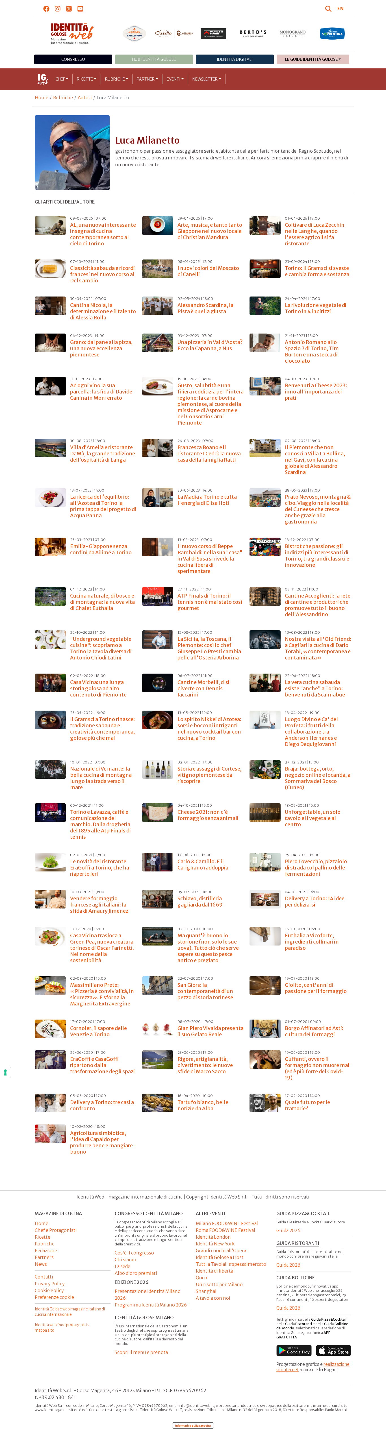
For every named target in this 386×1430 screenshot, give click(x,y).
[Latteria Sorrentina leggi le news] (332, 33)
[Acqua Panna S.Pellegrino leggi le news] (134, 33)
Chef (60, 79)
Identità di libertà (214, 1271)
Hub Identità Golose (154, 59)
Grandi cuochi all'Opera (221, 1250)
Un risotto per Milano (219, 1284)
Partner (146, 79)
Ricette (85, 79)
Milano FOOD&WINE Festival (227, 1223)
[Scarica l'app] (294, 1350)
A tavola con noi (213, 1298)
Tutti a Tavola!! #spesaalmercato (231, 1264)
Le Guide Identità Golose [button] (311, 59)
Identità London (213, 1237)
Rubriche (115, 79)
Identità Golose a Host (220, 1257)
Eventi (174, 79)
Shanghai (206, 1291)
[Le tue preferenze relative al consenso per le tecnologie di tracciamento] (5, 1072)
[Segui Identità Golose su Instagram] (58, 8)
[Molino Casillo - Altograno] (174, 33)
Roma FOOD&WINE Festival (225, 1230)
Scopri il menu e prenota (141, 1352)
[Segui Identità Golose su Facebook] (46, 8)
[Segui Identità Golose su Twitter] (69, 8)
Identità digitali (235, 59)
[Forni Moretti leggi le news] (213, 33)
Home (41, 97)
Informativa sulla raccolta (193, 1425)
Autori (85, 97)
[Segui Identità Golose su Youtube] (80, 8)
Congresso (73, 59)
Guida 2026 (288, 1230)
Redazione (46, 1250)
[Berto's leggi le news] (253, 33)
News (41, 1264)
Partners (44, 1257)
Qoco (201, 1277)
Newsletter (205, 79)
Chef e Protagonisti (56, 1230)
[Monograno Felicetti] (293, 33)
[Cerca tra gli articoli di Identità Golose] (329, 8)
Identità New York (215, 1244)
